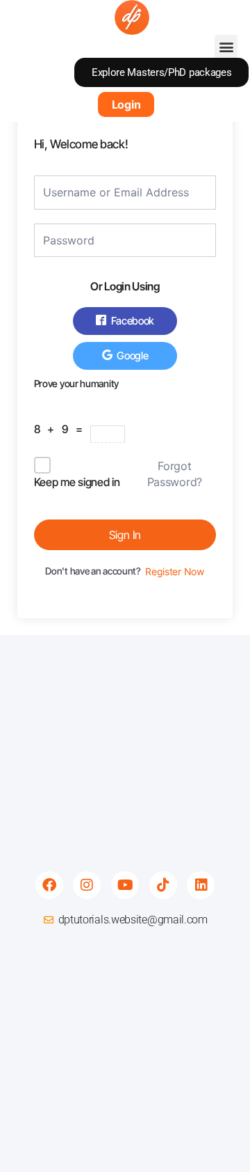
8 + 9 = (62, 429)
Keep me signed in (77, 482)
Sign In (125, 535)
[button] (226, 46)
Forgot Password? (174, 473)
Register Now (174, 571)
